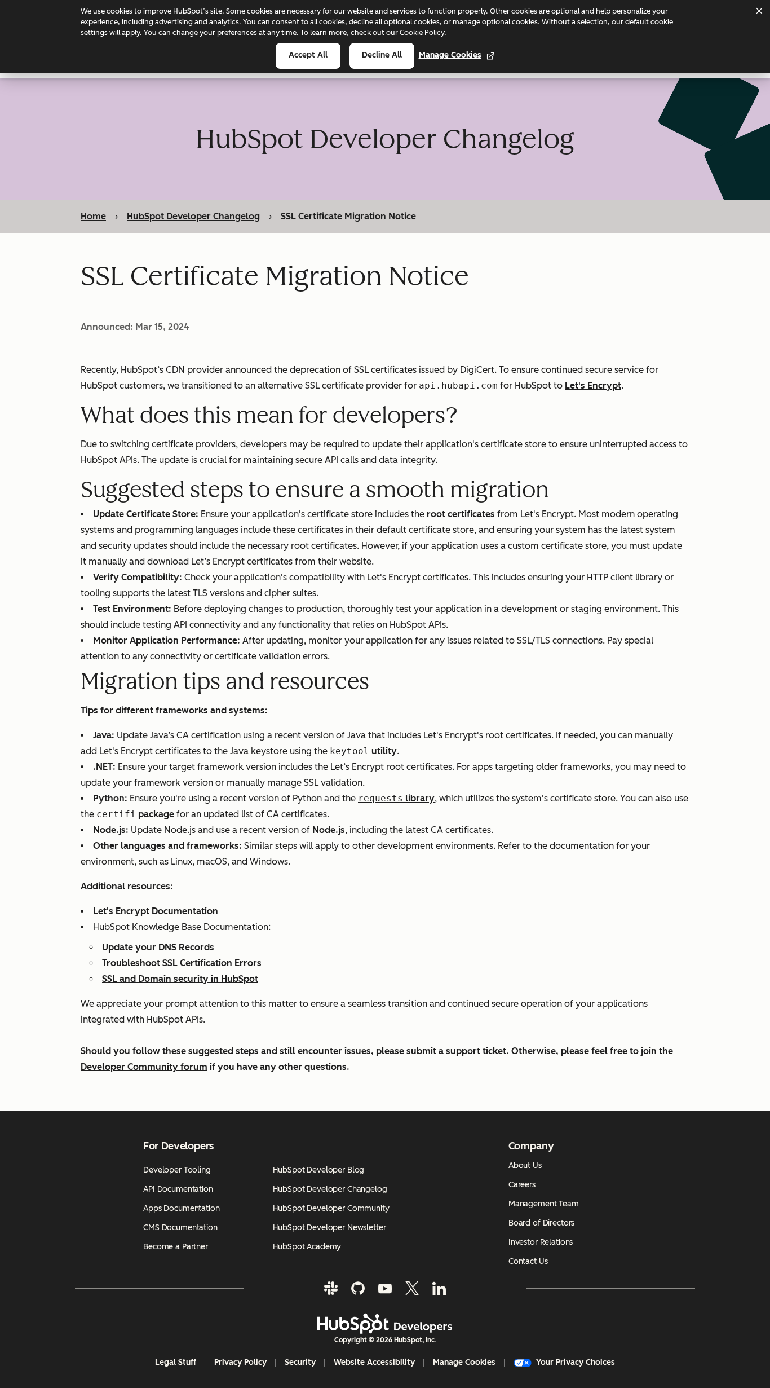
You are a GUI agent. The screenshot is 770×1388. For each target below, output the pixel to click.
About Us (525, 1165)
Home (93, 216)
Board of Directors (541, 1223)
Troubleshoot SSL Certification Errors (182, 963)
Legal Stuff (175, 1362)
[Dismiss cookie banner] (759, 11)
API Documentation (178, 1189)
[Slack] (331, 1288)
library (419, 798)
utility (383, 751)
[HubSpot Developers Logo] (385, 1324)
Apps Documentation (181, 1208)
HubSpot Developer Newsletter (329, 1227)
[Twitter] (412, 1288)
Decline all (382, 55)
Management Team (543, 1204)
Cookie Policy (422, 32)
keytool (349, 751)
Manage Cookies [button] (464, 1362)
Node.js (328, 830)
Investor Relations (540, 1242)
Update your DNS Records (158, 947)
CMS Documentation (180, 1227)
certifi (116, 814)
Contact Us (528, 1261)
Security (300, 1362)
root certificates (461, 514)
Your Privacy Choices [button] (575, 1362)
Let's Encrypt (593, 385)
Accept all (308, 55)
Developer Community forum (144, 1066)
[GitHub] (358, 1288)
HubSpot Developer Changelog (193, 216)
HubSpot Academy (307, 1247)
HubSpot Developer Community (331, 1208)
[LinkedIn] (439, 1288)
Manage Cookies (450, 55)
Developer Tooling (177, 1170)
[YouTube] (385, 1288)
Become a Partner (175, 1247)
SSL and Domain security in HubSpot (180, 978)
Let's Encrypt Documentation (155, 911)
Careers (522, 1184)
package (155, 814)
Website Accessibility (374, 1362)
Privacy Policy (240, 1362)
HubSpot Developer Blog (318, 1170)
